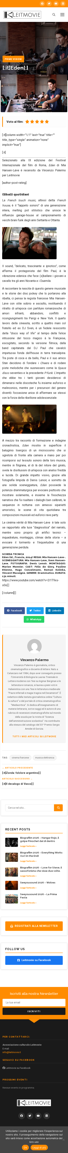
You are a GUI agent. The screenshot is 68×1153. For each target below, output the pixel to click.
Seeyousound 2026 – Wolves (37, 882)
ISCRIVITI (34, 1011)
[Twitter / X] (49, 3)
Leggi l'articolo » (28, 846)
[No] (63, 1139)
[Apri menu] (62, 15)
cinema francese (20, 757)
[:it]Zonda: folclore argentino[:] (21, 773)
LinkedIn (56, 610)
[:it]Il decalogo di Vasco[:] (18, 783)
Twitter (37, 610)
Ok (25, 1147)
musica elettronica (44, 757)
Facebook (16, 610)
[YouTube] (56, 3)
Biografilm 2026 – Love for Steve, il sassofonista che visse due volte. (41, 869)
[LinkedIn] (62, 3)
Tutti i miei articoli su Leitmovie (34, 736)
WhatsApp (35, 619)
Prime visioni (13, 59)
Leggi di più (39, 1147)
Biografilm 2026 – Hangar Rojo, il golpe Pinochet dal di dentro (39, 839)
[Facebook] (42, 3)
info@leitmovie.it (12, 1052)
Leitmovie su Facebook (17, 1067)
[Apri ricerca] (53, 14)
